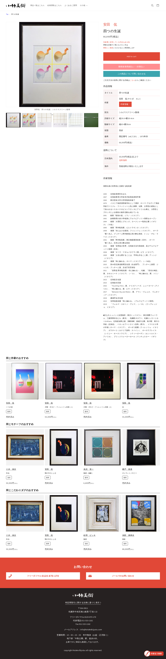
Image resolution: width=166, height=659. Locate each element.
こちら (132, 80)
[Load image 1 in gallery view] (13, 120)
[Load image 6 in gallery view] (91, 120)
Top (7, 14)
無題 (85, 539)
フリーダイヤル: (43, 576)
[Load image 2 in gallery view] (29, 120)
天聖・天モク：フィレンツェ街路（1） (59, 407)
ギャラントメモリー (129, 473)
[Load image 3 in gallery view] (44, 120)
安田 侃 (110, 24)
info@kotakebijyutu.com (91, 629)
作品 (7, 473)
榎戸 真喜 (127, 469)
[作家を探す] (154, 653)
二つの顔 (9, 407)
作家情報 (124, 104)
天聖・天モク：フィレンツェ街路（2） (97, 407)
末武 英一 (88, 469)
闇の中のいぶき (50, 473)
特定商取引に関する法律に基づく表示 (82, 602)
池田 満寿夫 (128, 535)
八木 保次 (11, 469)
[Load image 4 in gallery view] (60, 120)
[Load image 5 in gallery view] (75, 120)
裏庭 (124, 539)
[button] (83, 5)
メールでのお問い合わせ (123, 576)
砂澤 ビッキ (89, 535)
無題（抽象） (88, 473)
